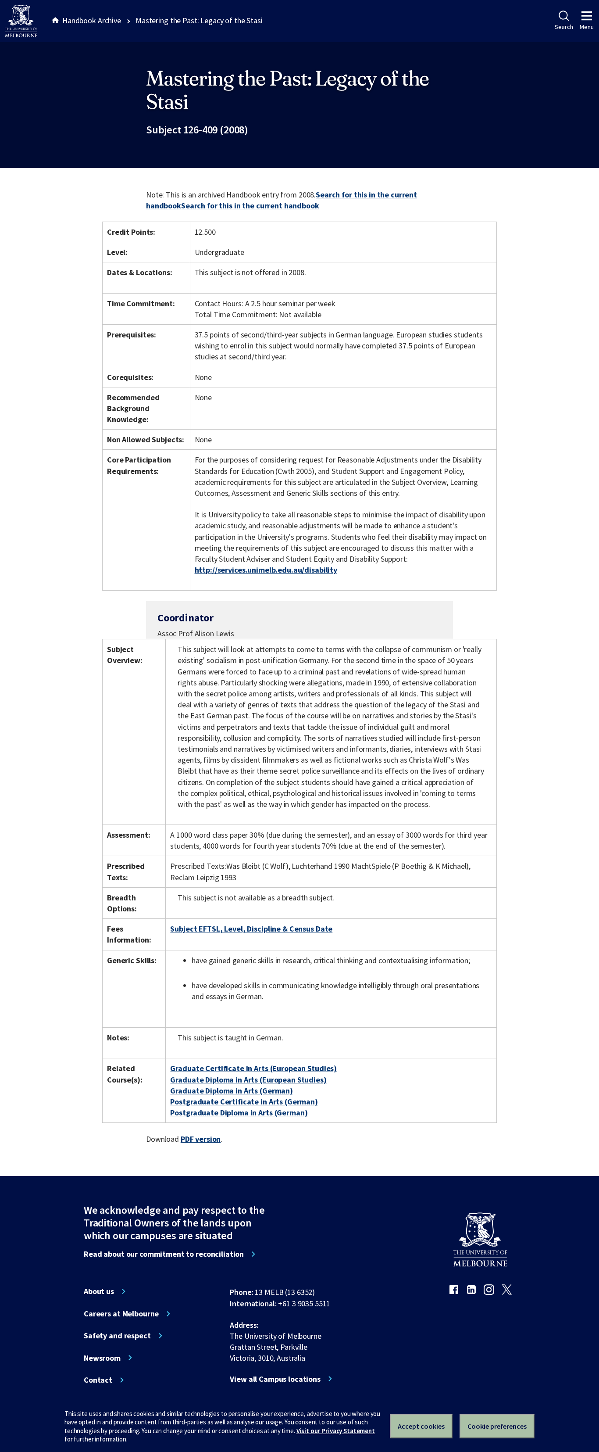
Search (564, 27)
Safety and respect (117, 1336)
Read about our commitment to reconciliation (164, 1254)
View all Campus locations (275, 1379)
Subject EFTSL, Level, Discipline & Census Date (251, 929)
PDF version (201, 1139)
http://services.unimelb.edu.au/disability (266, 570)
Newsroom (102, 1358)
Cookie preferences (497, 1426)
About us (99, 1291)
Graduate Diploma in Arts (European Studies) (248, 1080)
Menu (587, 27)
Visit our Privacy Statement (335, 1431)
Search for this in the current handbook (250, 206)
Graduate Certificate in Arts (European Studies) (253, 1068)
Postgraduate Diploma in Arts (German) (238, 1113)
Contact (98, 1380)
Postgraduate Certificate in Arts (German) (243, 1102)
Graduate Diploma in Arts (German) (231, 1091)
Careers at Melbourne (121, 1314)
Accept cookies (421, 1426)
